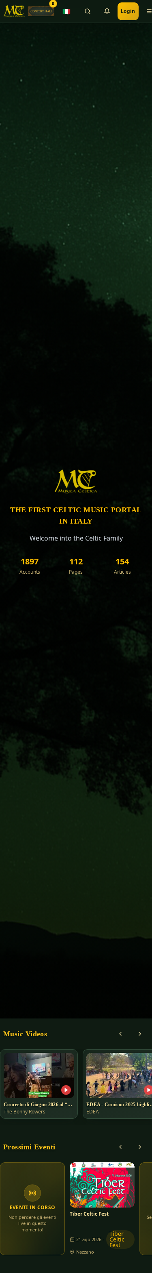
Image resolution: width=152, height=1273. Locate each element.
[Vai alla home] (14, 11)
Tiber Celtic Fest (89, 1214)
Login (128, 11)
